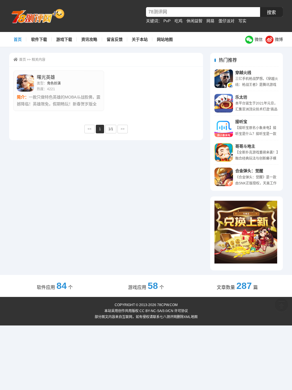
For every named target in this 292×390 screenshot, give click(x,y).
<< (90, 129)
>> (123, 129)
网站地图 (165, 39)
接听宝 (241, 121)
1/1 (110, 129)
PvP (167, 21)
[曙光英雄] (25, 83)
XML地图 (191, 317)
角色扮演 (54, 83)
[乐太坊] (223, 103)
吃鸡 (178, 21)
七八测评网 (40, 16)
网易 (210, 21)
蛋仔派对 (226, 21)
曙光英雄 (46, 77)
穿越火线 (243, 72)
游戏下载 (64, 39)
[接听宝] (223, 127)
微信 (259, 39)
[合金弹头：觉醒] (223, 177)
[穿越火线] (223, 78)
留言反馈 (115, 39)
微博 (279, 39)
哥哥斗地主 (245, 146)
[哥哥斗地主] (223, 152)
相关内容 (38, 60)
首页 (18, 39)
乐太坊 (241, 97)
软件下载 (39, 39)
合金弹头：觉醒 (249, 170)
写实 (242, 21)
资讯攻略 (89, 39)
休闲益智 (194, 21)
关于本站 (140, 39)
